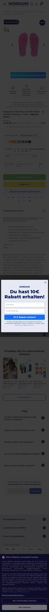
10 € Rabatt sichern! (24, 317)
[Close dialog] (45, 282)
